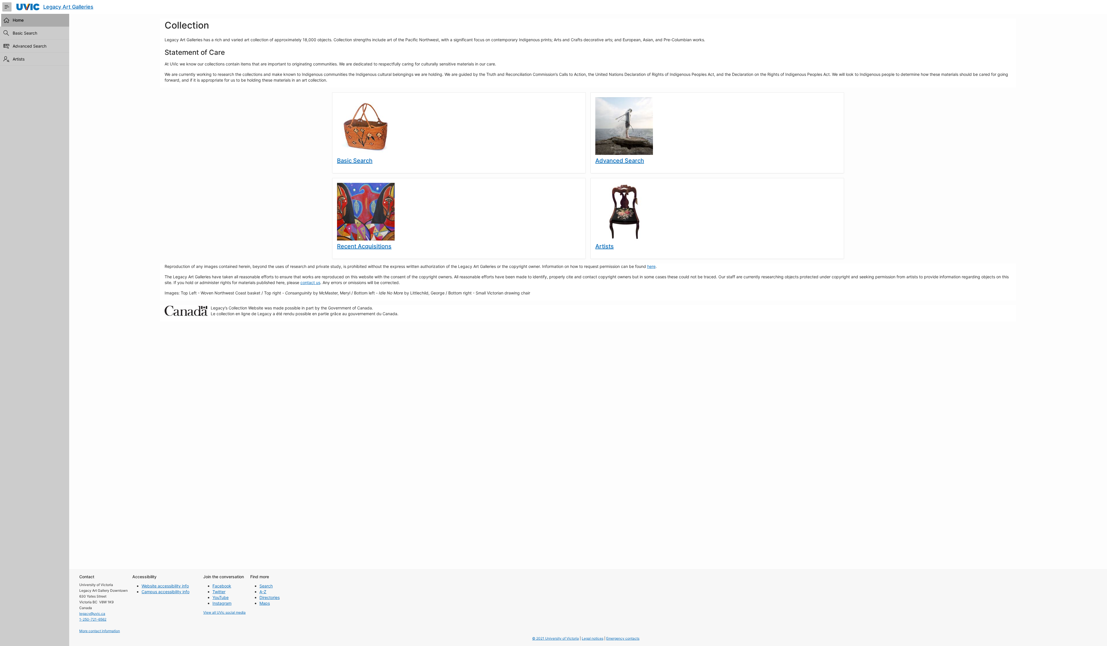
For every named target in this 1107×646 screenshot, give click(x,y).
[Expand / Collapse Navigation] (7, 7)
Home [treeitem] (18, 20)
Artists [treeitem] (19, 59)
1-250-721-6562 (92, 619)
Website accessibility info (165, 585)
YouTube (220, 597)
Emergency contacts (622, 638)
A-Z (262, 591)
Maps (264, 603)
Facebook (221, 585)
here (651, 266)
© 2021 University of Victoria (555, 638)
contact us (310, 282)
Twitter (218, 591)
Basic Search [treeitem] (25, 33)
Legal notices (592, 638)
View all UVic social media (224, 612)
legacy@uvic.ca (92, 613)
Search (266, 585)
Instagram (221, 603)
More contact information (99, 631)
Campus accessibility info (165, 591)
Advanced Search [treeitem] (29, 46)
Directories (269, 597)
